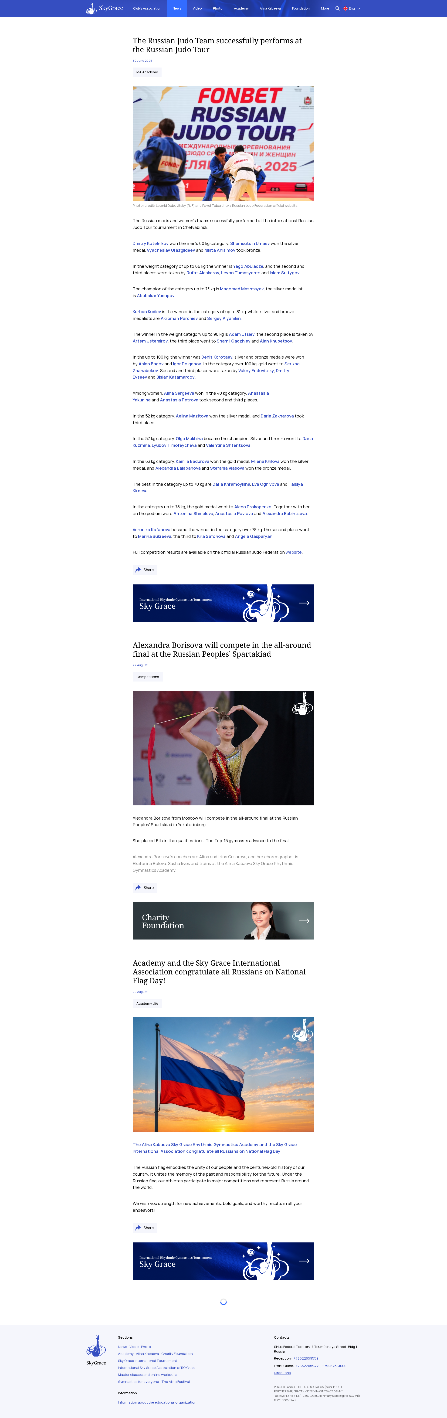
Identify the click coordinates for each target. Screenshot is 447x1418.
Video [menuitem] (197, 8)
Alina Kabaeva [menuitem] (270, 8)
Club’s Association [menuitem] (147, 8)
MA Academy (147, 72)
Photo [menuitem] (218, 8)
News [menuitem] (177, 8)
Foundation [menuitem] (301, 8)
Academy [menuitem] (241, 8)
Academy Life (147, 1003)
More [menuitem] (325, 8)
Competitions (147, 677)
